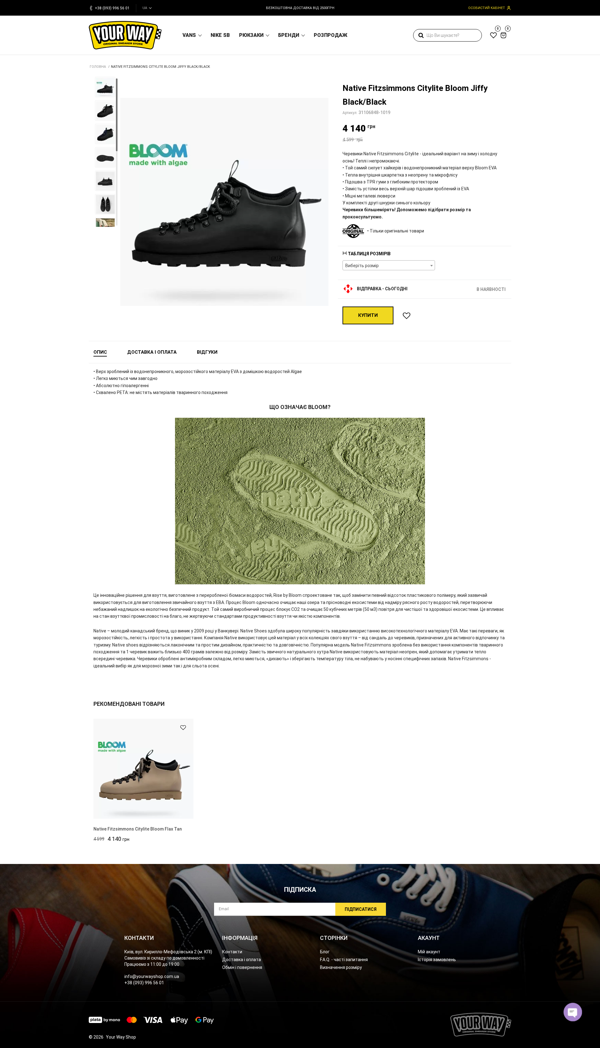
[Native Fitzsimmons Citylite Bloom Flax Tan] (143, 769)
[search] (421, 35)
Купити (368, 315)
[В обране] (406, 315)
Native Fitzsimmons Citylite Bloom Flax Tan (137, 828)
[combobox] (388, 265)
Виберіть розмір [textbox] (362, 265)
